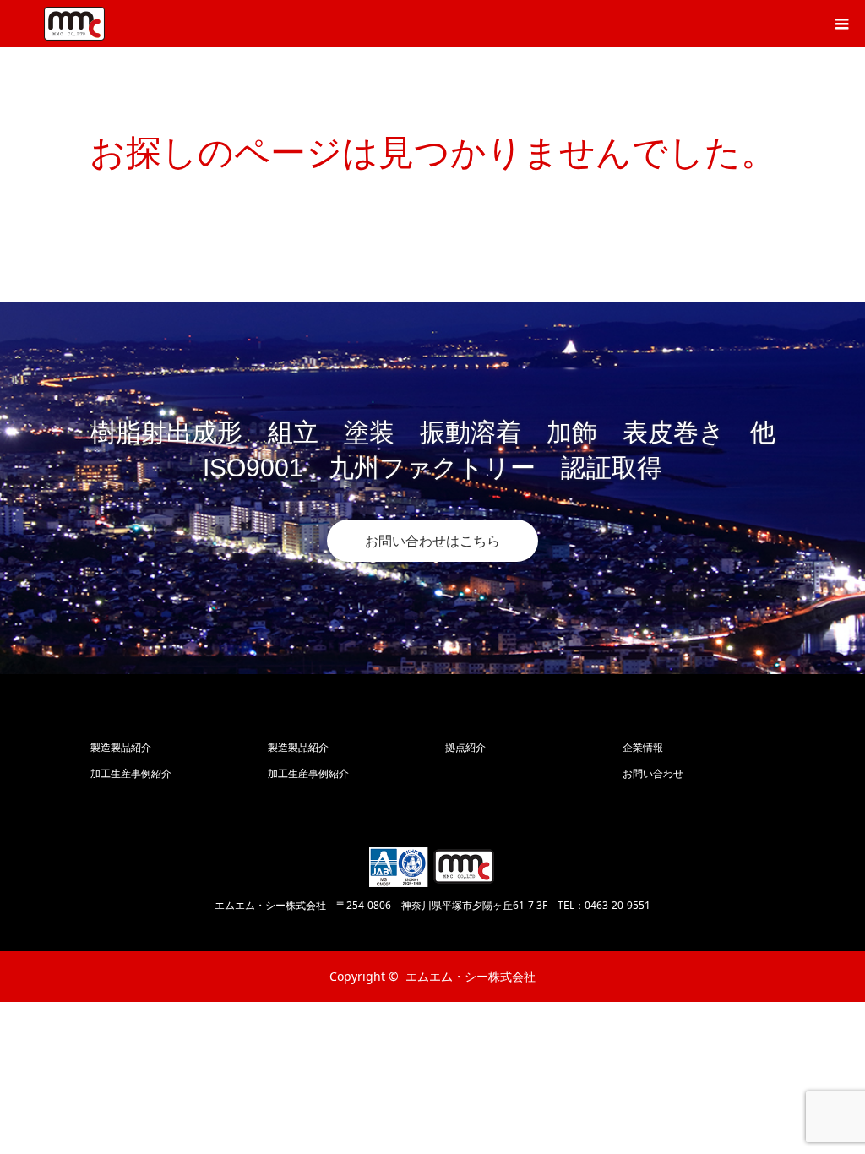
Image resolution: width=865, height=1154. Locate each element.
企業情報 (643, 747)
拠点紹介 (465, 747)
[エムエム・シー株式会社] (74, 24)
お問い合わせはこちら (432, 540)
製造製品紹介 (120, 747)
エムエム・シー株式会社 (470, 976)
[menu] (841, 23)
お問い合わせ (653, 773)
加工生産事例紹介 (130, 773)
